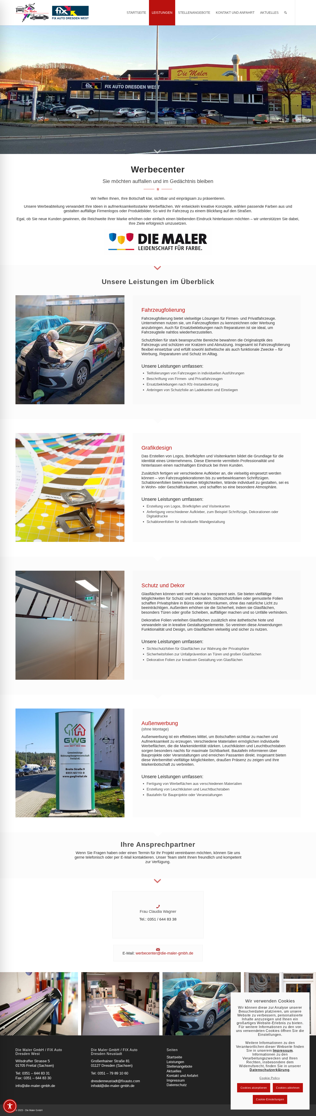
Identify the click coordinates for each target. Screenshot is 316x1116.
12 (175, 1029)
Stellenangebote (179, 1066)
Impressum (176, 1080)
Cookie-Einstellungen (270, 1099)
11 (171, 1029)
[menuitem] (136, 12)
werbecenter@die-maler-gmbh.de (164, 953)
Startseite (174, 1057)
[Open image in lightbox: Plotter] (73, 1030)
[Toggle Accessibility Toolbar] (10, 1106)
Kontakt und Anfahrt (182, 1076)
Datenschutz (177, 1085)
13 (178, 1029)
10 (168, 1029)
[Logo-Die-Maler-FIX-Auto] (52, 12)
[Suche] (285, 12)
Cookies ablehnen (288, 1087)
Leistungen (175, 1062)
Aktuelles (174, 1071)
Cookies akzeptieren (254, 1087)
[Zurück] (9, 1003)
